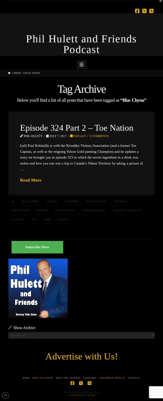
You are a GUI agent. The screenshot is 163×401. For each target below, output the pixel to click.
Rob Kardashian (93, 210)
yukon (62, 219)
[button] (82, 64)
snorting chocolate (127, 210)
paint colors (20, 210)
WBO (47, 219)
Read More (30, 180)
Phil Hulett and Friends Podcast (81, 44)
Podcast (79, 136)
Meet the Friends (68, 378)
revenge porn (65, 210)
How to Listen (43, 378)
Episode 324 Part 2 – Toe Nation (76, 127)
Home (26, 378)
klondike (71, 201)
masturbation (96, 201)
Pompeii (42, 210)
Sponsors (90, 378)
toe (34, 219)
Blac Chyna (30, 201)
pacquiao (120, 201)
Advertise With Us (112, 378)
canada (51, 201)
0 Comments (99, 136)
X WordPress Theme (81, 395)
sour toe (17, 219)
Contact (134, 378)
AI (12, 201)
